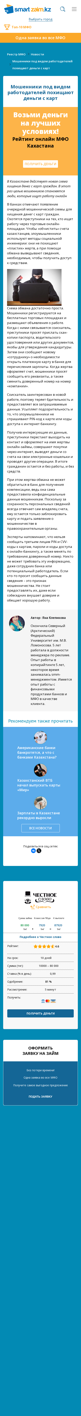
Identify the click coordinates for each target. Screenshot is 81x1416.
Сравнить (43, 907)
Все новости (40, 828)
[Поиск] (62, 9)
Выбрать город (40, 19)
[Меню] (74, 9)
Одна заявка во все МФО (40, 37)
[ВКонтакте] (33, 850)
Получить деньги (41, 1013)
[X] (39, 850)
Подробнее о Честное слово (40, 937)
